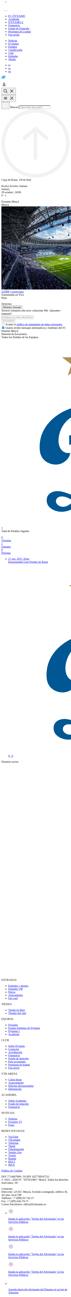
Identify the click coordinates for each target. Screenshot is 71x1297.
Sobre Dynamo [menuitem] (16, 1046)
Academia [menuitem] (13, 1034)
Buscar (14, 107)
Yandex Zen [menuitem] (15, 1152)
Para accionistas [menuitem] (17, 1061)
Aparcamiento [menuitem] (16, 1082)
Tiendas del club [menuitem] (17, 1013)
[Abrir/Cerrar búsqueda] (8, 91)
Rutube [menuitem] (12, 1158)
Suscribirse (8, 320)
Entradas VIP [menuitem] (15, 988)
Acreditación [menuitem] (15, 1052)
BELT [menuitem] (11, 1161)
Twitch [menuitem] (12, 1155)
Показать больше (12, 307)
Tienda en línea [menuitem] (16, 1010)
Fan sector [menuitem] (13, 1067)
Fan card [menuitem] (13, 998)
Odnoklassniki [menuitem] (16, 1149)
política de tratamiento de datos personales (39, 324)
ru (9, 68)
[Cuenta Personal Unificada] (4, 86)
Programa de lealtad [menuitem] (19, 1064)
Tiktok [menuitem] (11, 1146)
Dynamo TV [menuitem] (15, 1121)
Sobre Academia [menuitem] (17, 1100)
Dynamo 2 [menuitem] (14, 1031)
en (9, 71)
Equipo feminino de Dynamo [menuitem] (24, 1028)
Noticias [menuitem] (12, 1118)
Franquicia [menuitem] (14, 1055)
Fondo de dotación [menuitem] (18, 1058)
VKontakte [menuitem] (14, 1139)
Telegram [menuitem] (13, 1143)
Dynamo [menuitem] (13, 1024)
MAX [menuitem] (11, 1164)
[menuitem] (39, 16)
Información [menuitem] (15, 1088)
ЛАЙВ (5, 291)
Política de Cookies (11, 1170)
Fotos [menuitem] (11, 1125)
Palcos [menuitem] (11, 992)
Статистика (17, 291)
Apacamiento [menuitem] (15, 995)
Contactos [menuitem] (13, 1049)
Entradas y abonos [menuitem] (18, 985)
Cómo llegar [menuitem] (15, 1079)
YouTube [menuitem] (13, 1136)
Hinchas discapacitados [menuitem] (21, 1085)
